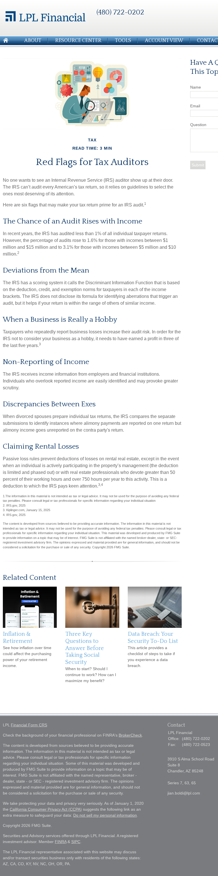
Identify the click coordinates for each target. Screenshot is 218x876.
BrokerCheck (130, 735)
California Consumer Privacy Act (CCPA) (46, 809)
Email (195, 106)
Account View (164, 40)
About (32, 40)
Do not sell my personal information (105, 815)
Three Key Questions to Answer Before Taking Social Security (84, 648)
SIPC (75, 841)
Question (198, 124)
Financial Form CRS (29, 725)
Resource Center (78, 40)
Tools (123, 40)
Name (195, 87)
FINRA (60, 841)
